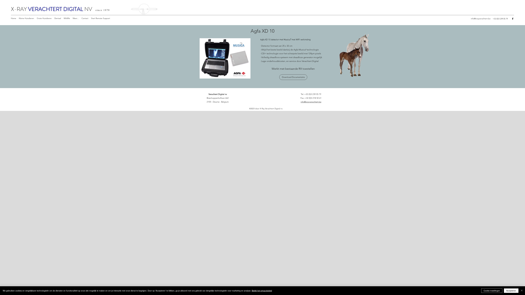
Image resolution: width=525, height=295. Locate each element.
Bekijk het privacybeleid (262, 290)
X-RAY (19, 9)
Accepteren (511, 290)
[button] (26, 18)
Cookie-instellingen (492, 290)
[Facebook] (512, 18)
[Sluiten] (521, 290)
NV (87, 9)
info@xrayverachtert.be (481, 18)
